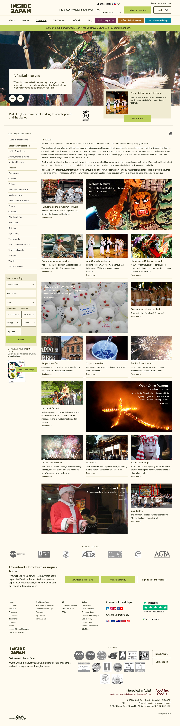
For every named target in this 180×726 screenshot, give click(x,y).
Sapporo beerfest (49, 363)
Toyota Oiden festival (51, 462)
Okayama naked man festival (145, 309)
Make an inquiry (118, 579)
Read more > (46, 217)
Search (159, 10)
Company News (88, 612)
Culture (84, 602)
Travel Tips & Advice (69, 605)
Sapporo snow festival (59, 286)
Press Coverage (88, 609)
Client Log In (162, 661)
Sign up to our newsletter (154, 579)
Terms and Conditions (90, 626)
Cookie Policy (87, 619)
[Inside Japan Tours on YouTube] (121, 609)
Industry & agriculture (18, 189)
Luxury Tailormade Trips (158, 20)
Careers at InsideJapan (90, 616)
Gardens (12, 178)
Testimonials (13, 619)
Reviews (25, 20)
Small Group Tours (106, 20)
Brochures (13, 612)
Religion (12, 228)
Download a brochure (161, 3)
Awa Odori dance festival (146, 93)
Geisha (11, 184)
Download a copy (26, 369)
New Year (90, 462)
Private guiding (15, 217)
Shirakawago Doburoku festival (146, 260)
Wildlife (11, 261)
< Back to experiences (18, 140)
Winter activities (15, 266)
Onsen (11, 206)
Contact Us (13, 605)
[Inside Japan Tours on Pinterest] (114, 609)
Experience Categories (19, 146)
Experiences (41, 20)
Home (10, 134)
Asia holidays (127, 694)
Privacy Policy (87, 622)
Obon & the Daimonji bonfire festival (154, 387)
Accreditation (14, 616)
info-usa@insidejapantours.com (76, 9)
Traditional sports (16, 250)
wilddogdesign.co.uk (164, 713)
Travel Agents (41, 619)
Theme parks (14, 239)
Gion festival (137, 510)
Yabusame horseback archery (56, 260)
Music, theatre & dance (18, 200)
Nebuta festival (99, 184)
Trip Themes (59, 20)
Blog (90, 20)
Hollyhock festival (50, 408)
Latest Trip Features (16, 632)
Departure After (11, 308)
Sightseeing (13, 233)
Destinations (86, 605)
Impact (11, 626)
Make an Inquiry (138, 10)
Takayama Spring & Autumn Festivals (59, 206)
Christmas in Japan (111, 488)
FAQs (64, 612)
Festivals (28, 134)
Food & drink (14, 173)
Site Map (85, 629)
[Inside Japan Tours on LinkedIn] (107, 609)
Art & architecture (16, 162)
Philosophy (13, 222)
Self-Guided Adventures (131, 20)
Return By (24, 308)
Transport (12, 255)
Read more (137, 118)
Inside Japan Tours (21, 7)
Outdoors (12, 211)
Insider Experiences (17, 151)
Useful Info (76, 20)
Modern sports (15, 195)
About (12, 20)
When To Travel (68, 609)
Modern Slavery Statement (19, 629)
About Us (12, 609)
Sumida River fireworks (142, 363)
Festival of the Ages (140, 462)
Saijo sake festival (95, 363)
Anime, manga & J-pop (18, 157)
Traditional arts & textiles (19, 244)
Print (170, 133)
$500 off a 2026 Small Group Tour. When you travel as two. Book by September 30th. (88, 28)
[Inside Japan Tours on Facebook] (118, 609)
